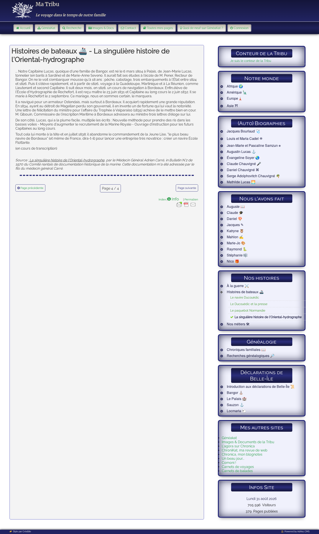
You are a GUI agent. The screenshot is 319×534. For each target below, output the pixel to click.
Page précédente (31, 188)
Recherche (73, 28)
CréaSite (27, 531)
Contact (130, 28)
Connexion (241, 28)
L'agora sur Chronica (238, 446)
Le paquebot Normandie (247, 310)
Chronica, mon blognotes (242, 454)
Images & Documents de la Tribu (248, 442)
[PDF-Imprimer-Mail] (186, 206)
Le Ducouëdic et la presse (248, 304)
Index (162, 199)
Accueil (25, 28)
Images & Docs (103, 28)
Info (175, 199)
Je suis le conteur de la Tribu (250, 61)
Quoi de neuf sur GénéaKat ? (203, 28)
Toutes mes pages (160, 28)
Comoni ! (229, 463)
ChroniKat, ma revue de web (244, 450)
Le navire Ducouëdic (244, 297)
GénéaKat (48, 28)
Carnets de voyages (238, 467)
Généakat (229, 438)
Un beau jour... (233, 458)
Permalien (191, 199)
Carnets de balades (237, 471)
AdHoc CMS (303, 531)
